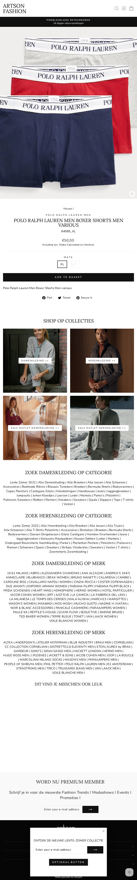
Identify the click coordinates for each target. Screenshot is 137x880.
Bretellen (86, 530)
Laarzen (62, 495)
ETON (101, 647)
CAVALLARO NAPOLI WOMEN (50, 582)
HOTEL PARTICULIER (117, 590)
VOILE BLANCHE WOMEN (67, 621)
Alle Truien (115, 526)
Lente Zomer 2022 (23, 482)
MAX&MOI (45, 604)
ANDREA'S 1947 (117, 573)
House (68, 208)
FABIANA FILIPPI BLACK (112, 586)
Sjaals (93, 500)
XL (62, 264)
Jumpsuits (23, 495)
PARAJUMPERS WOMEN (107, 608)
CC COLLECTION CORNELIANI (26, 647)
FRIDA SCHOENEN (17, 590)
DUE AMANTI (15, 586)
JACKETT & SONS (61, 655)
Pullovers (123, 543)
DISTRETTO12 (60, 647)
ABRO (34, 573)
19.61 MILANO (17, 573)
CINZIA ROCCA (84, 582)
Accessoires (11, 487)
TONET (79, 616)
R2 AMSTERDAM (119, 664)
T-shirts (128, 500)
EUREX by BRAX (119, 647)
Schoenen (26, 547)
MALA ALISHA (78, 599)
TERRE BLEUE (61, 616)
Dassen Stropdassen (44, 534)
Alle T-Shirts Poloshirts (42, 530)
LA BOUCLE (125, 655)
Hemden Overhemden (102, 534)
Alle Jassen (95, 482)
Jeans (101, 491)
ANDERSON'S (25, 642)
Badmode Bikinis (33, 487)
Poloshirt (112, 495)
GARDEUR (21, 651)
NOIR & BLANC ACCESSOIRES (32, 608)
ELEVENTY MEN (83, 647)
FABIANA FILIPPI (81, 586)
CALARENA (107, 577)
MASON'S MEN (75, 660)
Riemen (50, 500)
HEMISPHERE (63, 590)
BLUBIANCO (36, 577)
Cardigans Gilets (42, 491)
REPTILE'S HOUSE (43, 612)
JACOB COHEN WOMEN (27, 595)
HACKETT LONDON (87, 651)
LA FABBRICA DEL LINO (108, 595)
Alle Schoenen (115, 482)
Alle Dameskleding (51, 482)
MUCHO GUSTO (85, 604)
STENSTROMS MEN (30, 668)
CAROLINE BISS (15, 582)
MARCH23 (98, 599)
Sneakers (64, 500)
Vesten (68, 504)
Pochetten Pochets (86, 543)
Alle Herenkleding (54, 526)
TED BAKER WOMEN (34, 616)
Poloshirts (108, 543)
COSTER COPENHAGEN (115, 582)
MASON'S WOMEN (22, 604)
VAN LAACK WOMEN (101, 616)
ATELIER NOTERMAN (52, 642)
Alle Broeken (76, 482)
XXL (74, 264)
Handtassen (86, 491)
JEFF (50, 595)
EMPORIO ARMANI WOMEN (47, 586)
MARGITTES (117, 599)
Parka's (99, 495)
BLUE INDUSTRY (81, 642)
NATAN (121, 604)
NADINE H (106, 604)
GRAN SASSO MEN (57, 651)
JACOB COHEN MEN (90, 655)
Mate (68, 257)
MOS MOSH (63, 604)
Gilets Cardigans (72, 534)
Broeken (80, 487)
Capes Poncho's (17, 491)
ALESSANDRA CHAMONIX (60, 573)
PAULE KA (20, 612)
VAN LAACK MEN (107, 668)
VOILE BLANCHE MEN (67, 673)
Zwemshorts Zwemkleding (67, 552)
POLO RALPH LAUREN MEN (68, 215)
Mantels (86, 495)
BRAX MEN (103, 642)
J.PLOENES (39, 655)
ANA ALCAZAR (92, 573)
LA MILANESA (19, 599)
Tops (117, 500)
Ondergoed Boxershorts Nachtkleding (31, 543)
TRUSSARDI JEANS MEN (75, 668)
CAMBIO (123, 577)
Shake (62, 244)
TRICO (50, 668)
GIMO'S (36, 651)
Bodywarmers (122, 487)
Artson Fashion (14, 8)
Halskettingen (66, 491)
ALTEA (8, 642)
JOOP (111, 655)
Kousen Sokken (84, 539)
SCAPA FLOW (68, 612)
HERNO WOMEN (88, 590)
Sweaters (80, 500)
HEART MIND (41, 590)
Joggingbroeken (118, 491)
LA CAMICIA (80, 595)
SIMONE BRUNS (111, 612)
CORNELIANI (123, 642)
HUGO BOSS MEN (16, 655)
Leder (74, 495)
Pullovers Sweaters (17, 500)
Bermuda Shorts (99, 487)
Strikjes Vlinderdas (75, 547)
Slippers (105, 500)
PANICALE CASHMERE (72, 608)
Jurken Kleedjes (43, 495)
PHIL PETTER (53, 664)
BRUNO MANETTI (83, 577)
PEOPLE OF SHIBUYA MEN (23, 664)
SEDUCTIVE (88, 612)
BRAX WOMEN (58, 577)
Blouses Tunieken (60, 487)
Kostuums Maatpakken (56, 539)
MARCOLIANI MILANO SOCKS (41, 660)
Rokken (38, 500)
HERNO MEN (112, 651)
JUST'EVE (62, 595)
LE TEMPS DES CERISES (49, 599)
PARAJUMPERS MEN (102, 660)
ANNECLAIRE (15, 577)
